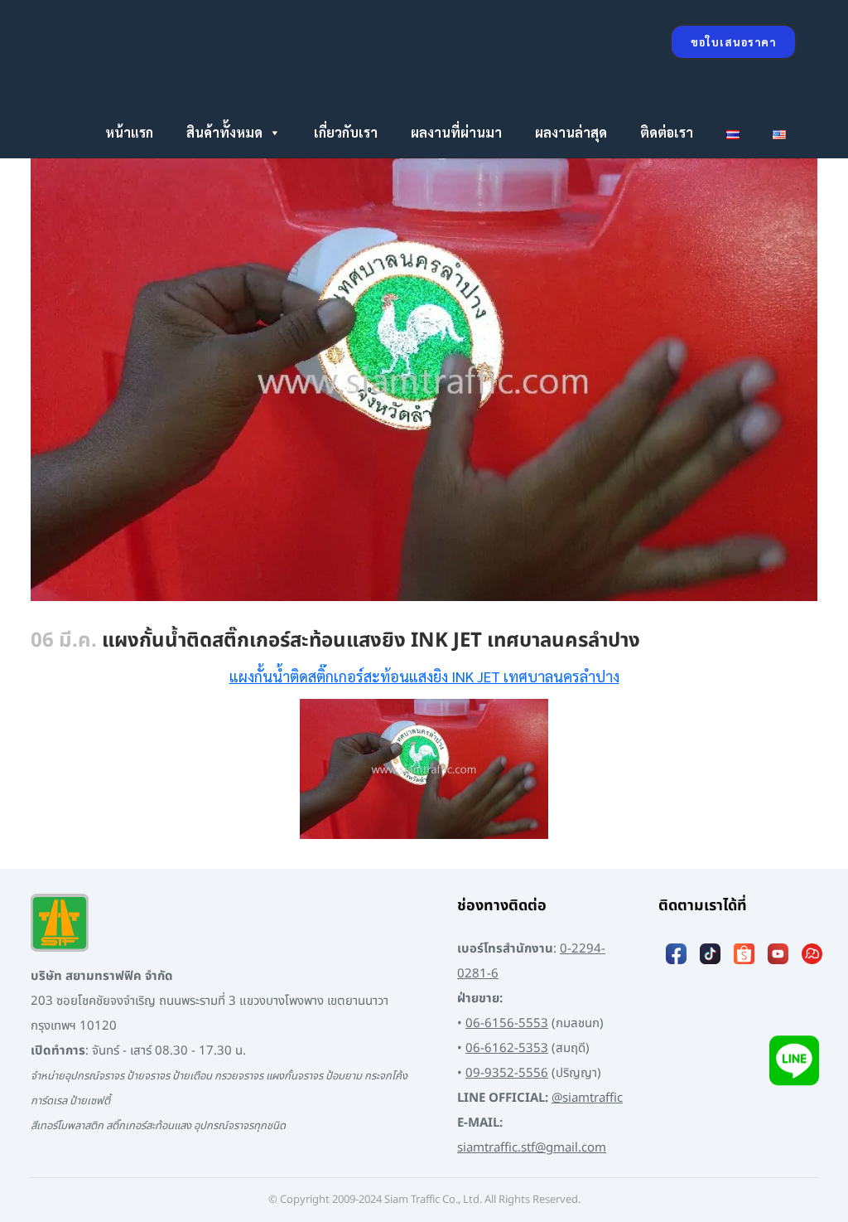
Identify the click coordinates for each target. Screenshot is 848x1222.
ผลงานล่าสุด (571, 132)
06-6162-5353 (506, 1048)
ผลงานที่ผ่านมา (456, 132)
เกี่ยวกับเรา (346, 132)
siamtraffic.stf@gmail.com (531, 1147)
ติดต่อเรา (666, 132)
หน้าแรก (129, 132)
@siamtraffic (587, 1098)
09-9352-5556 (506, 1073)
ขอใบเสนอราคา (733, 42)
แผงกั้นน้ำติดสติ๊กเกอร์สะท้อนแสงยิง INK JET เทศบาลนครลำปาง (424, 676)
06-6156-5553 (506, 1023)
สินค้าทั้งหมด (224, 132)
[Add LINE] (794, 1064)
